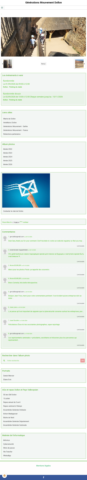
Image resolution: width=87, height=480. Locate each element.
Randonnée (8, 80)
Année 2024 (7, 157)
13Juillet (6, 398)
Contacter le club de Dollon (13, 211)
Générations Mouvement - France (15, 130)
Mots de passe (9, 448)
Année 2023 (7, 153)
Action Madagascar (10, 414)
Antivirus (6, 440)
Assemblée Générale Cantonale (15, 425)
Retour (43, 64)
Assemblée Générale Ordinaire (14, 410)
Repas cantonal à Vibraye (12, 406)
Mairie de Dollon (9, 119)
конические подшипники (19, 250)
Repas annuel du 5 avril (11, 402)
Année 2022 (7, 149)
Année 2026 (7, 164)
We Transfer (7, 452)
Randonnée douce (12, 93)
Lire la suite (80, 246)
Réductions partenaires (11, 134)
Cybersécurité (8, 444)
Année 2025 (7, 161)
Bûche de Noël (8, 418)
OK (82, 360)
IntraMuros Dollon (10, 123)
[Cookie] (4, 475)
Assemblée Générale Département (16, 421)
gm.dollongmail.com (17, 237)
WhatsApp (7, 456)
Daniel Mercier (8, 376)
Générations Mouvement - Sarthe (15, 126)
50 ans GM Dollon (9, 395)
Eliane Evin (7, 380)
